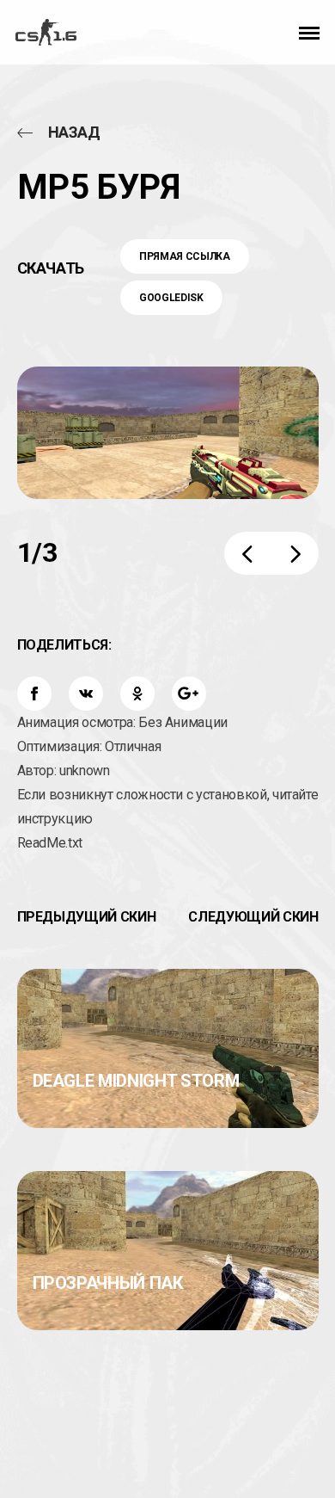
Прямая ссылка (184, 256)
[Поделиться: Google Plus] (189, 693)
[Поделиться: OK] (137, 693)
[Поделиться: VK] (86, 693)
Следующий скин (253, 917)
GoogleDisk (171, 298)
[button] (309, 32)
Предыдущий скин (86, 917)
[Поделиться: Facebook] (34, 693)
